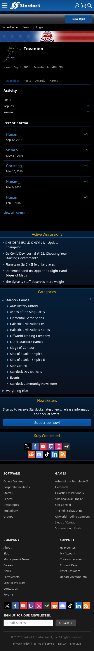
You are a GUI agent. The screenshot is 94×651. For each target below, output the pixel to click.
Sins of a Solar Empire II (70, 499)
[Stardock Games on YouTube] (43, 446)
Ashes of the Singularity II (71, 481)
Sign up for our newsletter (26, 615)
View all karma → (16, 213)
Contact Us (10, 589)
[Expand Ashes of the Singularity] (8, 312)
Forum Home (10, 27)
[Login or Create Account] (77, 5)
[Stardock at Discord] (39, 454)
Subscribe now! (47, 422)
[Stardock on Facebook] (35, 446)
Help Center (67, 547)
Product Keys (68, 565)
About (7, 547)
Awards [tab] (40, 81)
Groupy (8, 516)
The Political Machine (68, 511)
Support (67, 540)
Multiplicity (10, 511)
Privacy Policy (21, 644)
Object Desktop (13, 481)
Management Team (16, 559)
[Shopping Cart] (83, 5)
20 (89, 106)
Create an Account (72, 559)
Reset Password (70, 571)
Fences (7, 499)
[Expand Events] (8, 378)
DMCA (62, 644)
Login (39, 27)
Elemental (61, 487)
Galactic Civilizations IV (69, 493)
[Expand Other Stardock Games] (8, 342)
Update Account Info (73, 577)
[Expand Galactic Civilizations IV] (8, 324)
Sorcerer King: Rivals (68, 528)
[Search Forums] (89, 5)
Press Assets (11, 577)
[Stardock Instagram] (59, 446)
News (7, 571)
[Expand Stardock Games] (3, 300)
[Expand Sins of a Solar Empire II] (8, 360)
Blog (6, 553)
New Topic (78, 19)
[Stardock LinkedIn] (55, 454)
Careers (8, 565)
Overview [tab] (12, 81)
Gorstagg (14, 165)
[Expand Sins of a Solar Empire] (8, 354)
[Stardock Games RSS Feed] (63, 454)
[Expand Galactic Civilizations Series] (8, 330)
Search (27, 27)
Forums (8, 594)
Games (60, 473)
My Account (67, 553)
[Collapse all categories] (90, 299)
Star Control (63, 505)
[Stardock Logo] (24, 5)
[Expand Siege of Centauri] (8, 348)
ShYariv (12, 150)
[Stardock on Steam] (67, 446)
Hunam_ (13, 134)
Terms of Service (44, 644)
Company (11, 540)
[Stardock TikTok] (47, 454)
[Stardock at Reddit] (31, 454)
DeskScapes (11, 505)
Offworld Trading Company (73, 516)
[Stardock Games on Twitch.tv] (51, 446)
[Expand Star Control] (8, 366)
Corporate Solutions (16, 487)
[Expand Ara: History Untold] (8, 306)
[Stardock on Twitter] (27, 446)
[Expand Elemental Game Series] (8, 318)
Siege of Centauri (66, 522)
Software (11, 473)
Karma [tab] (54, 81)
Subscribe (65, 623)
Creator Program (14, 583)
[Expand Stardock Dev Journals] (8, 372)
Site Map (75, 644)
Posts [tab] (27, 81)
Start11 (8, 493)
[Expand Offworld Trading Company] (8, 336)
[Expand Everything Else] (3, 391)
